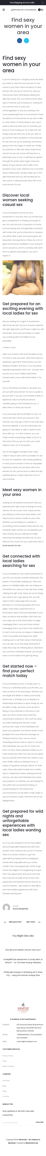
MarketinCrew (32, 1143)
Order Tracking (8, 1066)
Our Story (6, 1080)
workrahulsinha (20, 908)
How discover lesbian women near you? (23, 950)
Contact (6, 1096)
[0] (42, 10)
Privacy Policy (8, 1056)
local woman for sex (12, 545)
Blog (4, 1086)
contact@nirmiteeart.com (27, 1041)
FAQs (4, 1061)
